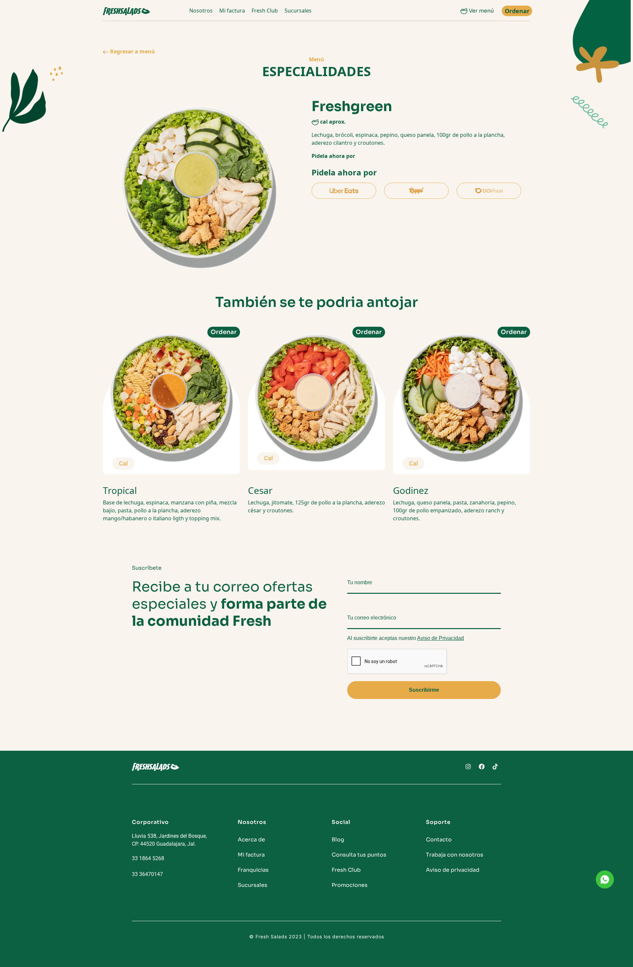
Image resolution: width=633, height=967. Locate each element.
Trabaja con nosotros (454, 854)
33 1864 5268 (148, 858)
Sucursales (298, 10)
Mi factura (232, 10)
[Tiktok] (495, 766)
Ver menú (480, 10)
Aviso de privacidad (452, 869)
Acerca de (251, 839)
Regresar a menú (132, 51)
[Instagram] (468, 766)
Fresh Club (265, 10)
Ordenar (517, 11)
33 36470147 (147, 874)
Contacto (439, 839)
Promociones (350, 885)
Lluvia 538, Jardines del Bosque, (169, 836)
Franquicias (253, 869)
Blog (338, 839)
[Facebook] (482, 766)
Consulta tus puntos (359, 854)
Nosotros (201, 10)
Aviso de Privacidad (440, 638)
